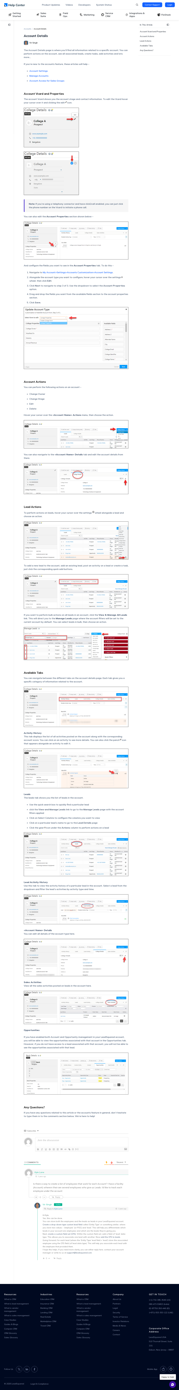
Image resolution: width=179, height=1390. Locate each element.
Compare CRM (10, 1329)
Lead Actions (145, 41)
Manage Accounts (38, 75)
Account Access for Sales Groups (46, 80)
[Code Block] (65, 1149)
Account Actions (147, 36)
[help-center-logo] (14, 5)
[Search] (137, 4)
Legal (115, 1308)
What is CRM (10, 1299)
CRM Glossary (10, 1333)
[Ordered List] (54, 1149)
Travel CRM (45, 1325)
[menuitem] (51, 5)
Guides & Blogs (11, 1324)
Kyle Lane (58, 1209)
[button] (10, 25)
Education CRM (47, 1299)
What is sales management (16, 1315)
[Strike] (50, 1149)
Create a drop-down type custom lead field (62, 1224)
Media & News (119, 1325)
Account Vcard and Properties (153, 31)
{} (73, 1149)
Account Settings (38, 70)
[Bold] (38, 1149)
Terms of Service (120, 1317)
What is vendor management (11, 1309)
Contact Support (152, 5)
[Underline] (46, 1149)
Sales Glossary (11, 1337)
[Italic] (42, 1149)
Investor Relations (121, 1321)
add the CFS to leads (110, 1237)
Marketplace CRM (48, 1321)
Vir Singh (47, 1204)
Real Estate (45, 1317)
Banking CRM (46, 1308)
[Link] (69, 1149)
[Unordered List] (58, 1149)
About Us (117, 1299)
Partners (117, 1303)
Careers (116, 1330)
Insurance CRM (47, 1303)
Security (116, 1312)
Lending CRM (46, 1312)
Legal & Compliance (39, 1384)
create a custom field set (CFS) (62, 1234)
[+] (76, 1149)
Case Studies (10, 1320)
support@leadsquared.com (79, 1252)
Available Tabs (146, 45)
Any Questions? (146, 50)
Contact (116, 1334)
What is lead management (16, 1303)
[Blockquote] (61, 1149)
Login (170, 5)
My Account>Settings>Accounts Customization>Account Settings (78, 272)
